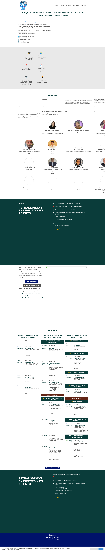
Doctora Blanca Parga (30, 348)
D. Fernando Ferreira (29, 377)
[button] (47, 537)
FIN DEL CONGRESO (78, 456)
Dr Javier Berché (77, 391)
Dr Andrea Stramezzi (54, 382)
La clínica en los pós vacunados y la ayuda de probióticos (56, 439)
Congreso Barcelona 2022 (46, 544)
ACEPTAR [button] (101, 548)
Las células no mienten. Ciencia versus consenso (56, 423)
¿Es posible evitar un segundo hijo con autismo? (80, 408)
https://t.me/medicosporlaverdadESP (32, 298)
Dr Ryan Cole (28, 387)
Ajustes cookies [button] (94, 548)
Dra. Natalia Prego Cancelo (80, 441)
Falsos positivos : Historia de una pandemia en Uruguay (32, 380)
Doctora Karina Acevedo (54, 404)
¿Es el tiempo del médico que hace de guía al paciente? (80, 348)
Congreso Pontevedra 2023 (57, 544)
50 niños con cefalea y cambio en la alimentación (80, 380)
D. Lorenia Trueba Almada (79, 425)
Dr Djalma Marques (53, 437)
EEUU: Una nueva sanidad (32, 388)
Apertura (28, 342)
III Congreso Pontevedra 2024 (69, 544)
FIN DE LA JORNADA (30, 395)
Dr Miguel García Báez (79, 377)
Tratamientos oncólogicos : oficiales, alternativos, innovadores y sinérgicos (56, 368)
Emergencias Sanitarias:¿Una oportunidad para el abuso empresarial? (32, 365)
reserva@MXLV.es (41, 71)
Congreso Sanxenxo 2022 (35, 544)
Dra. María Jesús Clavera (79, 406)
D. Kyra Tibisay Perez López (80, 358)
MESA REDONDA (78, 450)
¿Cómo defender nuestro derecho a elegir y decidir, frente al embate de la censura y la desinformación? (81, 429)
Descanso (28, 355)
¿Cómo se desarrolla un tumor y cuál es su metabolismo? (56, 351)
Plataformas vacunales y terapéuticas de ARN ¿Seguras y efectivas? (56, 407)
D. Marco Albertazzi (29, 362)
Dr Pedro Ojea (77, 345)
